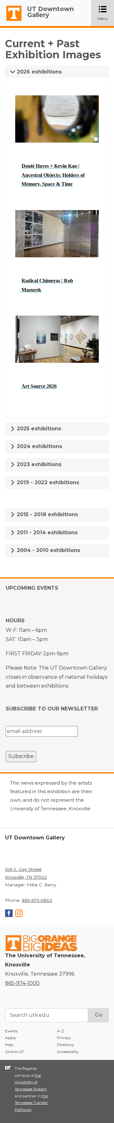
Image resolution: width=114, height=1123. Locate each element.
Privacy (64, 1037)
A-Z (60, 1031)
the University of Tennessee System (31, 1082)
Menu (106, 13)
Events (11, 1031)
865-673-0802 (37, 900)
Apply (10, 1037)
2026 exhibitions (38, 72)
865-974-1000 (22, 983)
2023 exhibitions (38, 464)
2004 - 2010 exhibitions (47, 550)
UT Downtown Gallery (50, 12)
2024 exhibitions (38, 446)
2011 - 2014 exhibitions (46, 532)
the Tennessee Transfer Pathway (31, 1103)
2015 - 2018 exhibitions (46, 514)
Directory (65, 1044)
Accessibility (68, 1051)
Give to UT (14, 1051)
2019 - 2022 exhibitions (47, 482)
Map (9, 1044)
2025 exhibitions (38, 429)
